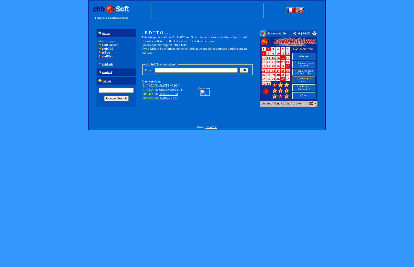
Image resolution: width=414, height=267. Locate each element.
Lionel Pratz (211, 127)
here (184, 45)
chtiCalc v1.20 (168, 94)
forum (107, 81)
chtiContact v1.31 (170, 90)
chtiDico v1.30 (168, 98)
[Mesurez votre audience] (205, 94)
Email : (149, 70)
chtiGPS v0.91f (168, 85)
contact (107, 72)
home (106, 33)
